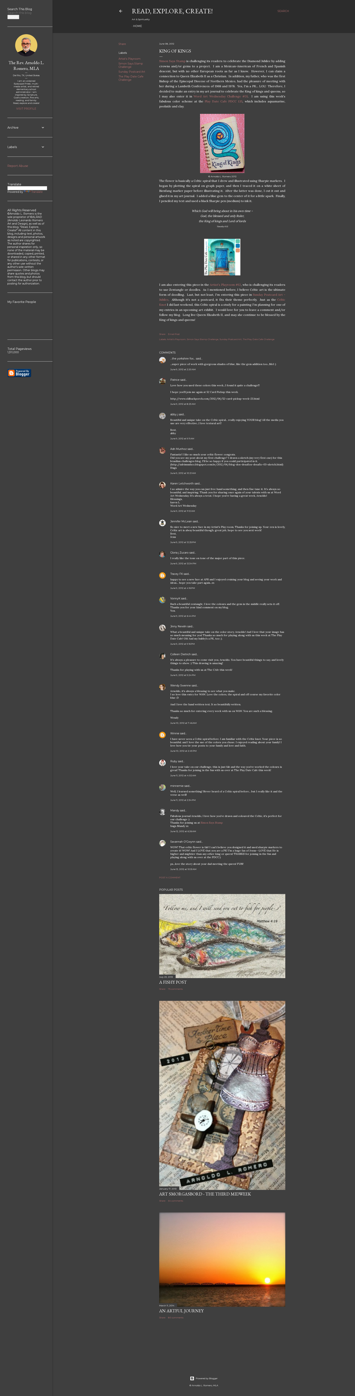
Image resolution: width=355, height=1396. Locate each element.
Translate (37, 192)
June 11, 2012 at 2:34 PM (183, 800)
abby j (174, 414)
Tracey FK (176, 574)
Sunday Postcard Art (132, 71)
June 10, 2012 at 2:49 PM (183, 750)
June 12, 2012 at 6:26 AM (183, 831)
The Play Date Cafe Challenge (131, 78)
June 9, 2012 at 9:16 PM (182, 643)
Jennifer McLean (181, 521)
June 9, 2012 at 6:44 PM (183, 616)
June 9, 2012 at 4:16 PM (182, 588)
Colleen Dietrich (180, 654)
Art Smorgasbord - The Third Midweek (205, 1194)
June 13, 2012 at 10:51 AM (183, 869)
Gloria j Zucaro (179, 552)
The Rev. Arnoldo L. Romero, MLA (26, 65)
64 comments (175, 1200)
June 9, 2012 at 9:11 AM (182, 438)
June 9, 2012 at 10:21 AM (183, 473)
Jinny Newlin (178, 626)
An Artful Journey (181, 1311)
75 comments (175, 989)
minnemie (177, 786)
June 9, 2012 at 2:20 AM (183, 369)
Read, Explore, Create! (172, 11)
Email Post (174, 334)
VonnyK (175, 598)
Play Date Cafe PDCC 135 (223, 101)
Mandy (174, 810)
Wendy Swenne (180, 685)
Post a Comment (169, 877)
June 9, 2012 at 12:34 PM (183, 563)
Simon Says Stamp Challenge (131, 65)
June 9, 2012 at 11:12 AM (182, 511)
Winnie (174, 733)
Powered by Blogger (207, 1378)
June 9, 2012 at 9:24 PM (182, 675)
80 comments (175, 1317)
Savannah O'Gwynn (182, 841)
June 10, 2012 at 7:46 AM (183, 723)
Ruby (173, 761)
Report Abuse (17, 166)
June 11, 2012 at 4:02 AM (183, 775)
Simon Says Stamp (172, 61)
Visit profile (26, 108)
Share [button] (122, 44)
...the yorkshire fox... (182, 358)
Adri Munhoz (178, 449)
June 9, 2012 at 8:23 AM (182, 404)
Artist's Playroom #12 (225, 284)
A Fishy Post (173, 982)
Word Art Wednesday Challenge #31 (221, 96)
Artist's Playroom (130, 58)
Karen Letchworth (182, 483)
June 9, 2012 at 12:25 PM (183, 542)
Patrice (175, 379)
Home (137, 26)
